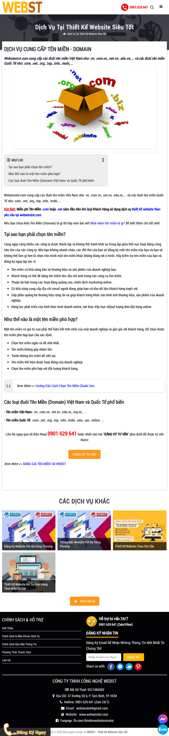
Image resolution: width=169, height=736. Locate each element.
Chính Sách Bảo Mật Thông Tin (19, 644)
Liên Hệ (6, 660)
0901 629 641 (84, 702)
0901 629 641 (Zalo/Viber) (116, 624)
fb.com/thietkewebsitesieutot (94, 720)
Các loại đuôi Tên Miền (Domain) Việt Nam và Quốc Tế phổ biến (51, 180)
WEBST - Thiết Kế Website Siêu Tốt (107, 732)
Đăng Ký (133, 657)
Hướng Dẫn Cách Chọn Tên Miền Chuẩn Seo (65, 385)
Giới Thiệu (7, 628)
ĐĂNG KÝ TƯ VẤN (84, 454)
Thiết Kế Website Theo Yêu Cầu (134, 546)
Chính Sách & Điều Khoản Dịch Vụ (21, 636)
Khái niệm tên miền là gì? (107, 223)
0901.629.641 (139, 7)
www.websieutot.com (93, 714)
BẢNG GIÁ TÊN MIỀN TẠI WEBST (44, 463)
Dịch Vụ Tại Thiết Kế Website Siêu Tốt (87, 34)
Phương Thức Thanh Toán (16, 652)
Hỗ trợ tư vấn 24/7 (113, 618)
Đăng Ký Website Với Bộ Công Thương (28, 546)
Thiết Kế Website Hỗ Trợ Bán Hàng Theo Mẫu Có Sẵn (26, 586)
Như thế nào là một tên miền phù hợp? (34, 173)
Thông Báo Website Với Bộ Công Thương (80, 544)
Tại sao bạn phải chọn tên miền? (30, 166)
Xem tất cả (87, 601)
